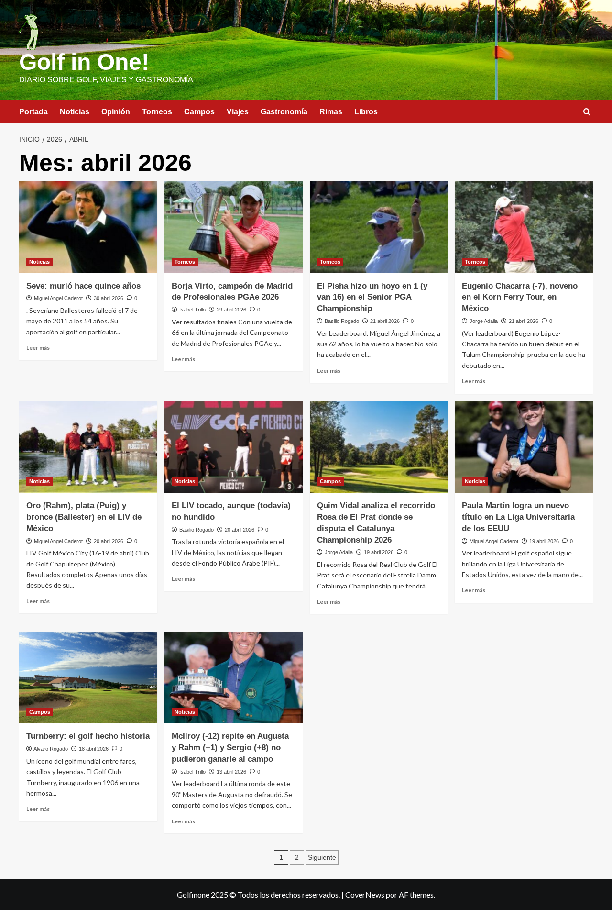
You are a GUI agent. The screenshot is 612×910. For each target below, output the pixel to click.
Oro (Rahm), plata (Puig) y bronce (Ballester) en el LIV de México (84, 517)
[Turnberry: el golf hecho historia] (88, 678)
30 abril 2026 (108, 298)
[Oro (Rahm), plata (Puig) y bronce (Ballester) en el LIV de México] (88, 447)
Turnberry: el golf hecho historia (88, 736)
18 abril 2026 (94, 749)
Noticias (74, 112)
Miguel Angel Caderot (58, 298)
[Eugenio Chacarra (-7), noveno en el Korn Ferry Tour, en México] (524, 227)
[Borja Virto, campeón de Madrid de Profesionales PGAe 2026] (233, 227)
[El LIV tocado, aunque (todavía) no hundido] (233, 447)
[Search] (587, 112)
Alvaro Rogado (50, 749)
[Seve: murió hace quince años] (88, 227)
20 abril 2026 (108, 541)
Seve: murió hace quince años (83, 285)
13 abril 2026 (231, 772)
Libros (366, 112)
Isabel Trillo (192, 309)
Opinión (115, 112)
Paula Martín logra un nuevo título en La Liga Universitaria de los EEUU (518, 517)
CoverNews (364, 894)
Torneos (157, 112)
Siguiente (322, 857)
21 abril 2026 (385, 321)
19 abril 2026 (378, 552)
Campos (199, 112)
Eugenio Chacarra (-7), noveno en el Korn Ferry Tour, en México (520, 297)
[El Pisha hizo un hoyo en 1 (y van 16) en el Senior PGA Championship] (379, 227)
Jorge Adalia (484, 321)
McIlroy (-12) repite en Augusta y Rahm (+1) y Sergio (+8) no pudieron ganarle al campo (230, 748)
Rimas (330, 112)
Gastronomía (284, 112)
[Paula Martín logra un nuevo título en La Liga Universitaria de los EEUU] (524, 447)
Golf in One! (84, 62)
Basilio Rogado (342, 321)
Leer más (38, 347)
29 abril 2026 (231, 309)
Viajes (238, 112)
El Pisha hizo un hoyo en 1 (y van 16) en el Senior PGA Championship (372, 297)
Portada (33, 112)
